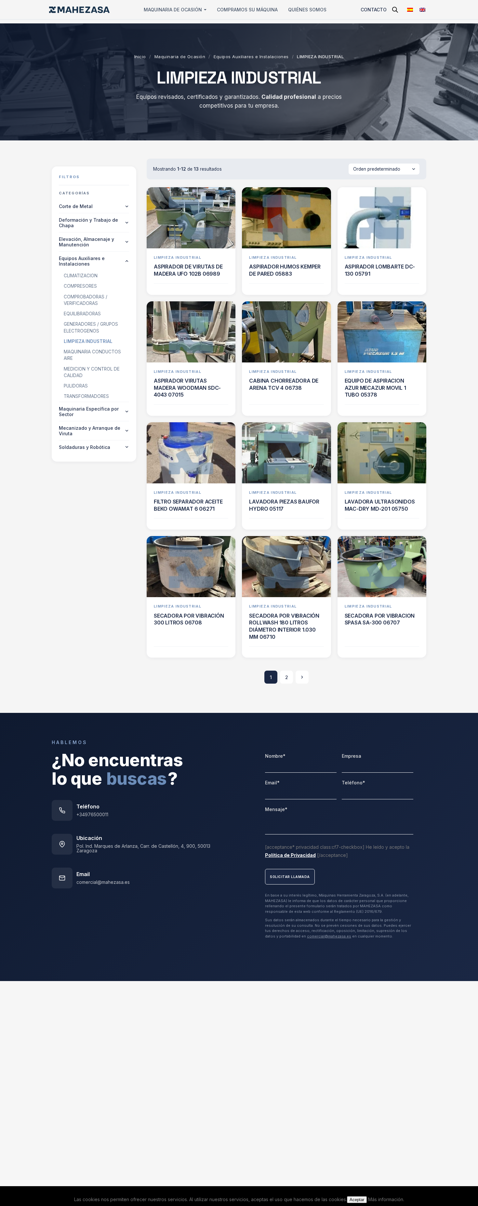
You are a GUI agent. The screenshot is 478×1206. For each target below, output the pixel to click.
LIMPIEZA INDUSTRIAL (88, 341)
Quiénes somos (307, 9)
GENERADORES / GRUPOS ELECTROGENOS (91, 327)
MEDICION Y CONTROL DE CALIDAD (92, 372)
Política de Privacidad (290, 855)
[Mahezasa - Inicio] (79, 10)
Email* (272, 782)
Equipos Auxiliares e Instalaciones (251, 56)
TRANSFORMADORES (86, 396)
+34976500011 (92, 814)
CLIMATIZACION (81, 275)
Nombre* (275, 756)
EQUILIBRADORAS (82, 313)
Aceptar (357, 1199)
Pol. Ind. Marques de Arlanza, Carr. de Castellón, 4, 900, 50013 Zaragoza (143, 848)
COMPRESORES (80, 286)
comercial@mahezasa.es (103, 882)
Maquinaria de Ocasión (173, 9)
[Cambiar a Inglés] (422, 10)
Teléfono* (353, 782)
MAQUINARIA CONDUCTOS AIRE (92, 355)
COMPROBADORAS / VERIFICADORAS (85, 300)
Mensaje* (276, 809)
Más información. (386, 1199)
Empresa (351, 756)
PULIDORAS (76, 385)
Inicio (140, 56)
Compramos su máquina (247, 9)
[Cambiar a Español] (410, 10)
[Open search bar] (395, 9)
